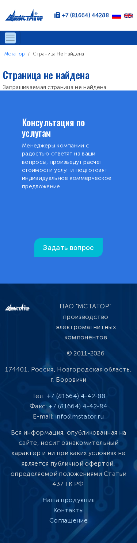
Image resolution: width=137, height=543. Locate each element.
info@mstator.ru (79, 416)
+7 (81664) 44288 (85, 15)
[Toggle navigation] (10, 38)
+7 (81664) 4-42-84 (78, 406)
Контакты (68, 510)
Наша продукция (68, 500)
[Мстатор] (27, 15)
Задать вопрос (68, 247)
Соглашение (68, 520)
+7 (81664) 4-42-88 (76, 396)
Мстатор (14, 54)
